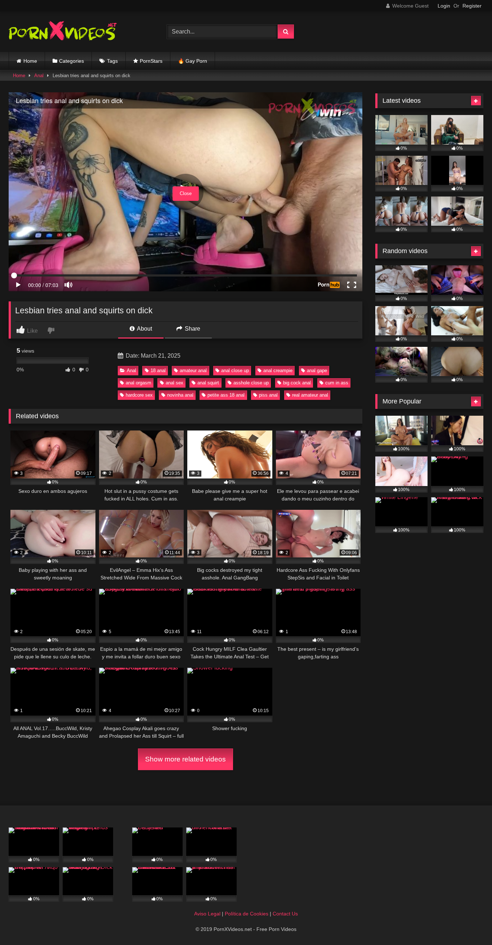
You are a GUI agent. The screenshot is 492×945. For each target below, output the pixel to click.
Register (472, 6)
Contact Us (285, 914)
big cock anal (297, 382)
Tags (112, 61)
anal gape (317, 370)
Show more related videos (185, 759)
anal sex (174, 382)
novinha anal (180, 395)
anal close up (235, 370)
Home (30, 61)
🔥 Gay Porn (192, 61)
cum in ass (336, 382)
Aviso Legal (207, 914)
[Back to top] (470, 924)
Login (444, 6)
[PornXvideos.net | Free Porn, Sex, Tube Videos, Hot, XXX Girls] (63, 32)
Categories (71, 61)
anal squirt (208, 382)
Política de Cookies (246, 914)
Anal (39, 75)
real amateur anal (310, 395)
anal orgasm (138, 382)
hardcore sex (139, 395)
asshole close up (251, 382)
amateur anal (193, 370)
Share (191, 329)
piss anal (268, 395)
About (144, 329)
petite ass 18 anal (226, 395)
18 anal (158, 370)
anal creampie (277, 370)
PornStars (151, 61)
